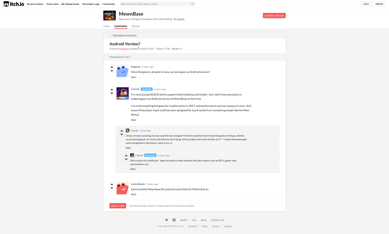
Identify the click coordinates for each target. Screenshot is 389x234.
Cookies (228, 226)
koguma (124, 48)
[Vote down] (112, 71)
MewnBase (131, 14)
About (184, 220)
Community (108, 3)
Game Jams (52, 3)
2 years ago (152, 183)
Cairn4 (135, 89)
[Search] (193, 4)
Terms (205, 226)
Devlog (135, 26)
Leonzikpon (138, 184)
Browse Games (35, 3)
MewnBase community (125, 35)
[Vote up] (112, 67)
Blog (203, 220)
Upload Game (72, 3)
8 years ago (148, 66)
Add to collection (275, 15)
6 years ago (145, 130)
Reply (133, 77)
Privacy (215, 226)
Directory (192, 226)
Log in (366, 3)
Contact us (217, 220)
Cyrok (134, 130)
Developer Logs (90, 3)
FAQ (194, 220)
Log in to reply (117, 205)
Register (379, 3)
